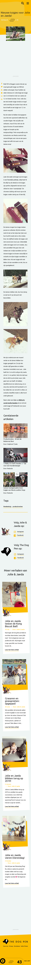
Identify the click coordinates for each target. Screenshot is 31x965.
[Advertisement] (15, 59)
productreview (18, 506)
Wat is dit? (27, 960)
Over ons (5, 946)
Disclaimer (17, 946)
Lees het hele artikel (12, 650)
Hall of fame (24, 946)
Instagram (20, 531)
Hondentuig (7, 506)
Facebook (20, 535)
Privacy (11, 946)
